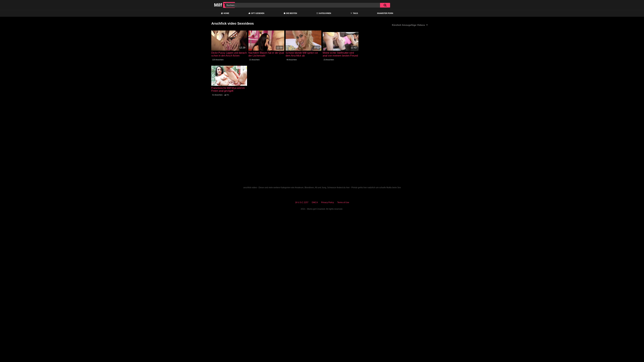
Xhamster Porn (385, 13)
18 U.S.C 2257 (301, 202)
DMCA (315, 202)
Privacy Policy (327, 202)
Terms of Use (343, 202)
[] (385, 5)
